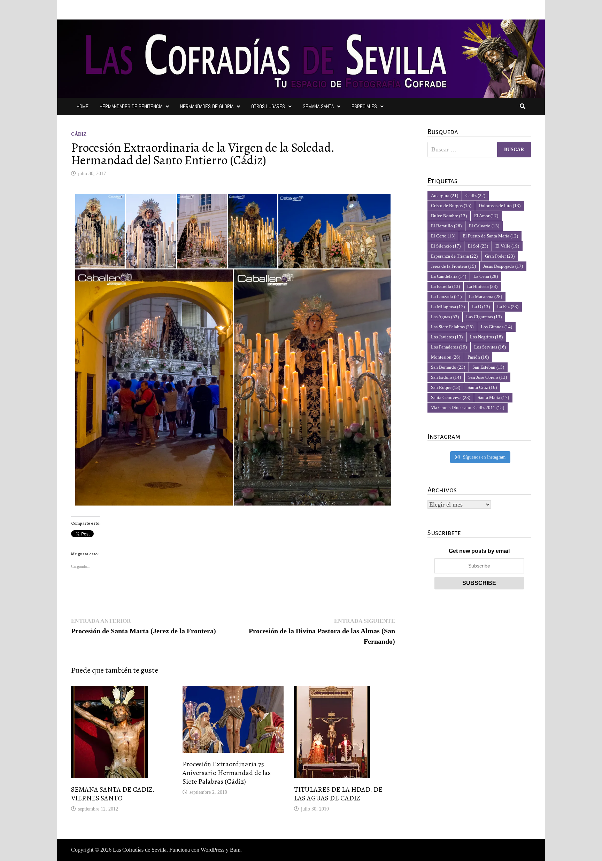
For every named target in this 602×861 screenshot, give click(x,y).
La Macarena (485, 296)
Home (82, 106)
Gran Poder (500, 256)
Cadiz (475, 195)
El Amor (486, 215)
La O (481, 306)
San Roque (445, 387)
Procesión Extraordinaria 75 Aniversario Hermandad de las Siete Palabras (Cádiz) (227, 772)
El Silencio (446, 246)
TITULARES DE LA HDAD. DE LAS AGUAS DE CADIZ (338, 794)
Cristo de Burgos (451, 205)
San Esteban (488, 367)
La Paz (507, 306)
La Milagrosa (448, 306)
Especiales (364, 106)
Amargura (444, 195)
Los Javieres (447, 336)
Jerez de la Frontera (453, 266)
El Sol (478, 246)
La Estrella (445, 286)
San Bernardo (448, 367)
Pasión (478, 357)
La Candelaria (448, 276)
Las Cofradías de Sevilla (140, 850)
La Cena (485, 276)
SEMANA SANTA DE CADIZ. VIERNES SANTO (113, 794)
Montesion (445, 357)
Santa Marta (493, 397)
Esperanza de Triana (454, 256)
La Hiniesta (482, 286)
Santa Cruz (482, 387)
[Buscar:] (479, 149)
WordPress (212, 850)
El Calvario (484, 225)
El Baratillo (446, 225)
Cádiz (78, 134)
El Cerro (443, 235)
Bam (235, 850)
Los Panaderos (449, 347)
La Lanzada (446, 296)
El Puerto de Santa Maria (490, 235)
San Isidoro (446, 377)
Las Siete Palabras (452, 326)
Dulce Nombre (449, 215)
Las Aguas (445, 316)
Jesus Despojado (503, 266)
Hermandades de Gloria (206, 106)
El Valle (507, 246)
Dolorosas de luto (499, 205)
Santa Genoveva (450, 397)
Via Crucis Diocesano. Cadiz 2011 (467, 407)
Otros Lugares (268, 106)
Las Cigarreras (484, 316)
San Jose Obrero (487, 377)
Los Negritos (486, 336)
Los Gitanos (496, 326)
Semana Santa (318, 106)
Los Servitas (490, 347)
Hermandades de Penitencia (131, 106)
